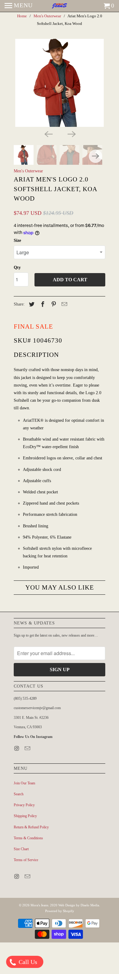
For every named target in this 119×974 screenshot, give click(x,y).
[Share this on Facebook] (42, 304)
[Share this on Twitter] (31, 304)
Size (17, 240)
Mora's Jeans (39, 905)
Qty (17, 267)
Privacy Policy (24, 805)
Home (22, 16)
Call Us (27, 962)
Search (18, 794)
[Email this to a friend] (63, 304)
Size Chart (21, 849)
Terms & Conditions (28, 838)
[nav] (19, 6)
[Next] (71, 133)
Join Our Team (24, 783)
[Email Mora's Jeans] (28, 749)
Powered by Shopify (59, 911)
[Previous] (48, 133)
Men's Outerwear (47, 16)
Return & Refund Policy (31, 827)
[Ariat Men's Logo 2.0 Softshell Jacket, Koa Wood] (59, 83)
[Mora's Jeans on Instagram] (17, 749)
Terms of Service (26, 860)
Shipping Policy (25, 816)
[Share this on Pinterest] (53, 304)
